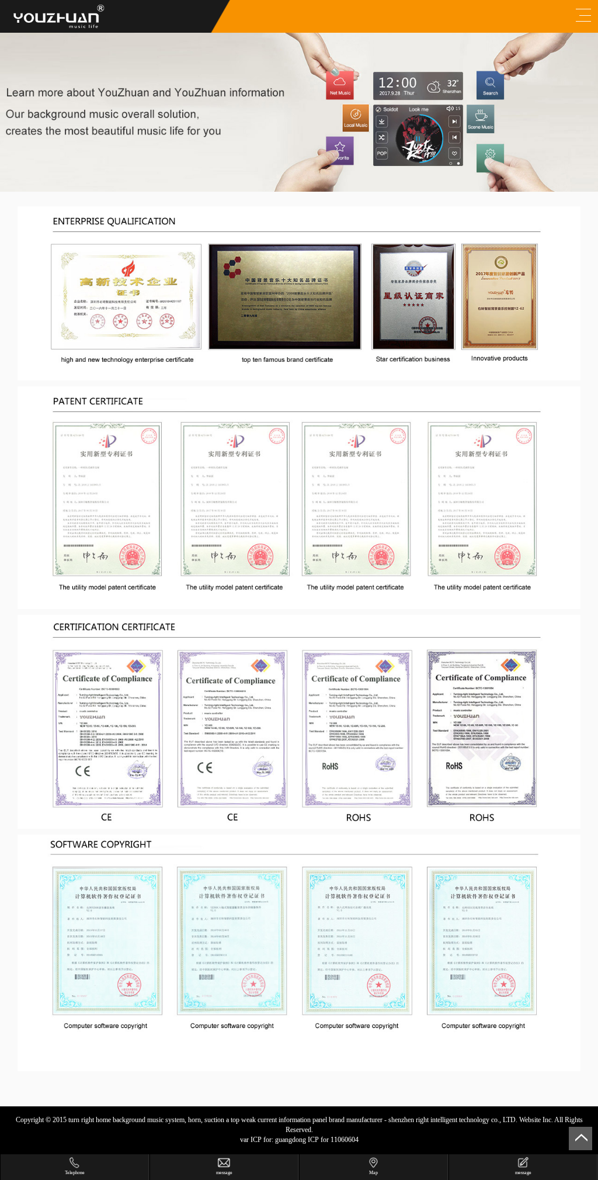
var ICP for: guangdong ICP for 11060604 (299, 1140)
